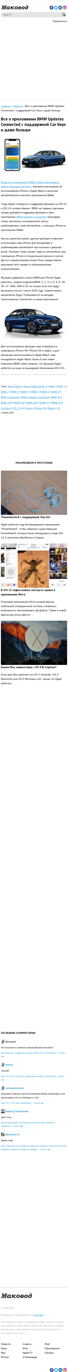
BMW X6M (32, 402)
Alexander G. (12, 1134)
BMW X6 (19, 402)
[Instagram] (65, 8)
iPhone (28, 408)
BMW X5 (56, 397)
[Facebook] (51, 8)
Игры (4, 1348)
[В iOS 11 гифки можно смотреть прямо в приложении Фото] (34, 565)
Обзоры (49, 1352)
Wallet (51, 408)
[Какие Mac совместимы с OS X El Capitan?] (34, 643)
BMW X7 (45, 402)
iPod (25, 1348)
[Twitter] (56, 8)
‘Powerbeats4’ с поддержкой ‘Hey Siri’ (26, 517)
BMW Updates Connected (31, 216)
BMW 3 (15, 391)
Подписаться (60, 21)
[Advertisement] (34, 61)
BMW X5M (6, 402)
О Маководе (30, 1357)
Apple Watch (14, 386)
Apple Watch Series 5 (35, 386)
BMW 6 (45, 391)
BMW (52, 386)
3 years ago (38, 1103)
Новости (6, 1344)
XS (58, 408)
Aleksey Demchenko (16, 1111)
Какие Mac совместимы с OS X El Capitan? (29, 667)
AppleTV (27, 1352)
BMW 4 (25, 391)
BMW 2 (5, 391)
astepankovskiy (14, 1088)
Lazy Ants (38, 1315)
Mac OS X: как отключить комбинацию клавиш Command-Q (28, 1076)
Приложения (52, 1348)
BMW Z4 (56, 402)
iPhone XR (40, 408)
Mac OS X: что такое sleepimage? (16, 1103)
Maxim (9, 1064)
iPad (47, 1344)
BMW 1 (61, 386)
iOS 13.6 (17, 408)
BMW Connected (10, 397)
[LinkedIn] (60, 8)
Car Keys (5, 408)
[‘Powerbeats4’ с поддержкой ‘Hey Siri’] (34, 493)
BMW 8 (55, 391)
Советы (27, 1344)
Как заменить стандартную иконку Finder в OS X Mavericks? (29, 1053)
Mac (3, 1352)
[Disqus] (34, 744)
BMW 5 (35, 391)
